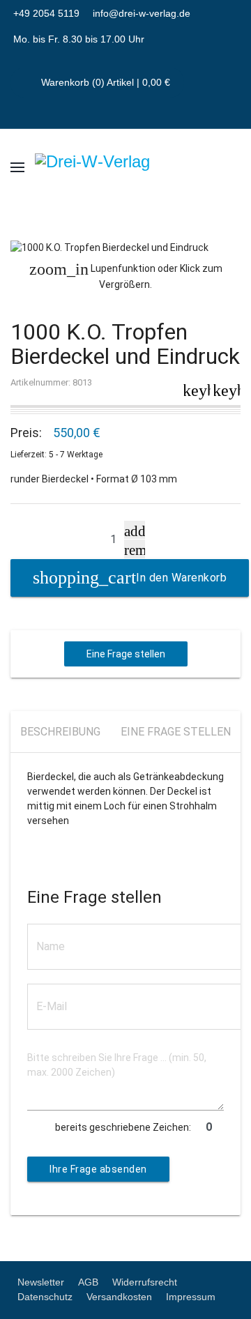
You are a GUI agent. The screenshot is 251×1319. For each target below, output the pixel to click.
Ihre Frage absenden (98, 1169)
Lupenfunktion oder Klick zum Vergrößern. (125, 275)
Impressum (190, 1296)
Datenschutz (45, 1296)
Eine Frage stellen (125, 654)
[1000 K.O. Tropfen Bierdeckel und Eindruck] (125, 248)
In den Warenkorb (181, 577)
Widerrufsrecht (144, 1282)
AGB (88, 1282)
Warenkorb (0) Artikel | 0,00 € (104, 82)
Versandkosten (119, 1296)
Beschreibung (60, 731)
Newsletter (40, 1282)
